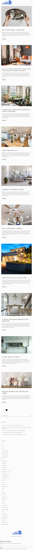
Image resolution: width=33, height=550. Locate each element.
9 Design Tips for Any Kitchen (11, 357)
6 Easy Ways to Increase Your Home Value (14, 278)
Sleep (3, 511)
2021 (3, 444)
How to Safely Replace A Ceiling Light (13, 30)
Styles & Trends (4, 515)
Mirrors (3, 501)
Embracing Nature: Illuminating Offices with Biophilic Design (12, 432)
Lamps (3, 488)
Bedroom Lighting (5, 454)
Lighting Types (4, 499)
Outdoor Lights (4, 505)
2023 (3, 446)
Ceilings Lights (4, 467)
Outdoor (3, 503)
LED (2, 490)
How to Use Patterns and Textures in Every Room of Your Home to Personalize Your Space (16, 69)
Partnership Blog (5, 507)
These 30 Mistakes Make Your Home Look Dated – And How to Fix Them (14, 434)
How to (3, 482)
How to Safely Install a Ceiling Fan (12, 228)
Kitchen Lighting (5, 486)
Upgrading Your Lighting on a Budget (13, 189)
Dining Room (4, 473)
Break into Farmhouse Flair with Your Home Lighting (15, 392)
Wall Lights (4, 520)
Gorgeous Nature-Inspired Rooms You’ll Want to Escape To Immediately (16, 110)
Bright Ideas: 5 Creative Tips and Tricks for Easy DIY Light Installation (13, 430)
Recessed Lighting (5, 509)
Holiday (3, 480)
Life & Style (4, 494)
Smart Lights (4, 513)
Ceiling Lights (4, 465)
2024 (3, 448)
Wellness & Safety (5, 522)
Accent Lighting (4, 450)
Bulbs (3, 459)
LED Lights (3, 492)
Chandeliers (4, 469)
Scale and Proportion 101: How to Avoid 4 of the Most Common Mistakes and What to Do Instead (16, 428)
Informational (4, 484)
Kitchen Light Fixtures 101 (9, 150)
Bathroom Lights (5, 452)
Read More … (4, 38)
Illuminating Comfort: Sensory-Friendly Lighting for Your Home (12, 425)
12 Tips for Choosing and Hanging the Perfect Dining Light (15, 320)
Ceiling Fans (4, 463)
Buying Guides (4, 461)
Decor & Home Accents (6, 471)
